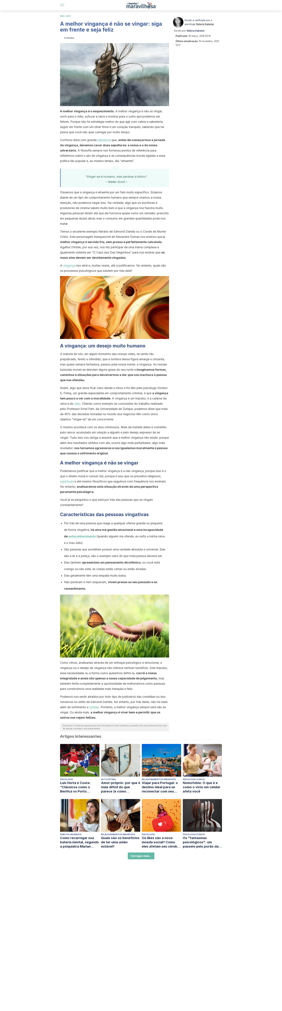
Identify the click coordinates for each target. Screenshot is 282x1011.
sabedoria (104, 140)
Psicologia (66, 779)
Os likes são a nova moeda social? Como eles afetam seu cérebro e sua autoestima (161, 842)
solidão (94, 707)
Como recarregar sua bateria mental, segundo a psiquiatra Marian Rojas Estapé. (79, 842)
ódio (76, 403)
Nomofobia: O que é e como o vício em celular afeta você (201, 787)
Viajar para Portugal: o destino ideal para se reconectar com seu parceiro (160, 787)
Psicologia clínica (194, 779)
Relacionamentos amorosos (159, 779)
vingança (69, 265)
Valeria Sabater (205, 24)
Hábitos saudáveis (70, 834)
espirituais (67, 481)
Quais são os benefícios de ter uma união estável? (120, 842)
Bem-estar (65, 16)
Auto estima (108, 779)
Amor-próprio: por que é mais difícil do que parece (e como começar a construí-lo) (120, 787)
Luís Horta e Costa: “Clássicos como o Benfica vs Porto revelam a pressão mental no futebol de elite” (76, 787)
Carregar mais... (141, 856)
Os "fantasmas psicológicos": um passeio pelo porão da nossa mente (201, 842)
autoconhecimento (82, 536)
